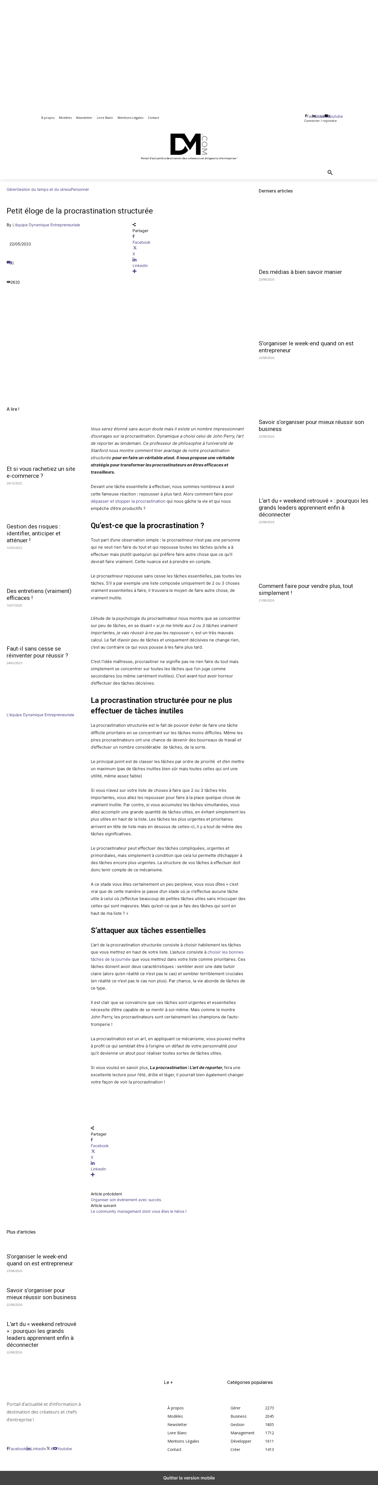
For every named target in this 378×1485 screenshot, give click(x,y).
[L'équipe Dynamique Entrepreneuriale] (23, 708)
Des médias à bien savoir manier (300, 272)
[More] (189, 271)
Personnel (80, 189)
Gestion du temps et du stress (44, 189)
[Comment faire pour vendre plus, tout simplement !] (315, 551)
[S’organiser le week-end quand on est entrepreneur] (315, 308)
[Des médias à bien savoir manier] (315, 237)
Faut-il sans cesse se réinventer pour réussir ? (37, 652)
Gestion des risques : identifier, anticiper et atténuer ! (34, 533)
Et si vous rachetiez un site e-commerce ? (41, 472)
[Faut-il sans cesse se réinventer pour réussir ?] (42, 624)
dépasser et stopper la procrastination (128, 501)
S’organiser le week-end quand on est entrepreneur (40, 1260)
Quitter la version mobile (189, 1478)
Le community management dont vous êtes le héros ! (139, 1211)
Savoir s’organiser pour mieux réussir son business (41, 1294)
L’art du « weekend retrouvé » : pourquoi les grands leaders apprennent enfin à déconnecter (41, 1334)
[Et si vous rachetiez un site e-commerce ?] (42, 444)
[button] (330, 172)
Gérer (12, 189)
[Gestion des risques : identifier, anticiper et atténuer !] (42, 502)
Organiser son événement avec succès (126, 1199)
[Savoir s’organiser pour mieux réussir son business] (315, 387)
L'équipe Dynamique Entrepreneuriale (46, 224)
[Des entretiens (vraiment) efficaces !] (42, 566)
